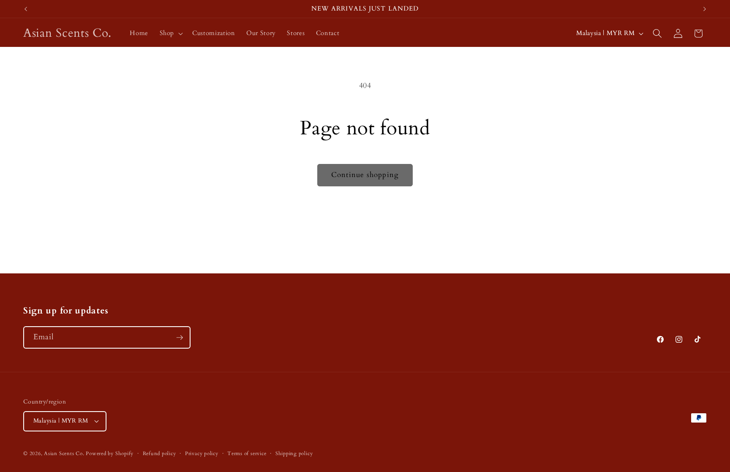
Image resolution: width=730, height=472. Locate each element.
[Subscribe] (179, 337)
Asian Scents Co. (64, 453)
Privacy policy (201, 453)
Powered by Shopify (109, 453)
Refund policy (159, 453)
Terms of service (246, 453)
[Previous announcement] (25, 9)
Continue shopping (365, 175)
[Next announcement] (704, 9)
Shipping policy (294, 453)
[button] (170, 33)
